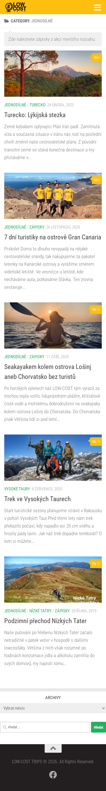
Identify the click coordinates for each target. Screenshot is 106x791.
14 (98, 442)
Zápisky (36, 227)
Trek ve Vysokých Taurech (37, 499)
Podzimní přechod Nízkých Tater (45, 621)
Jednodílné (15, 104)
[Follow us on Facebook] (53, 775)
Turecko (37, 104)
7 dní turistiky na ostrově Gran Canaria (52, 237)
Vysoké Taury (17, 489)
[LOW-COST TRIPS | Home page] (19, 7)
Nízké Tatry (40, 610)
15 (98, 564)
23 (98, 309)
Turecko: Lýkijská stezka (35, 115)
